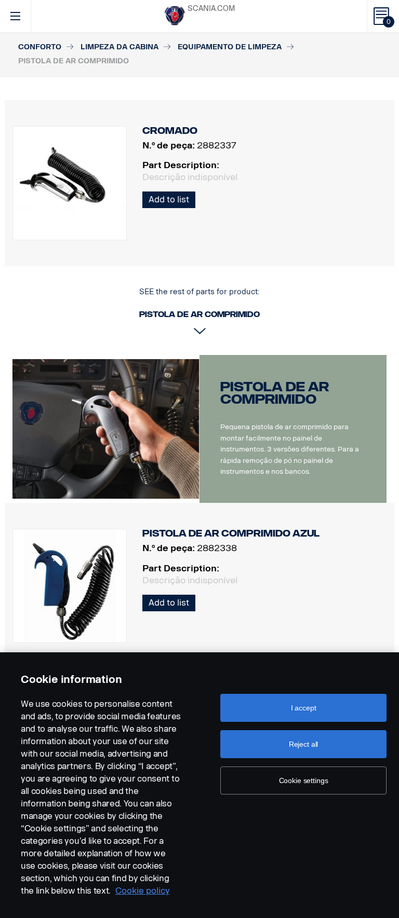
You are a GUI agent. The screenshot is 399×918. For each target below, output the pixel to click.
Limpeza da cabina (119, 47)
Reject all (303, 744)
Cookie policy (142, 891)
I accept (303, 708)
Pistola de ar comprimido (274, 393)
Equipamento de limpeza (230, 47)
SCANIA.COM (211, 8)
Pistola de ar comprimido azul (231, 533)
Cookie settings (303, 780)
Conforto (39, 47)
